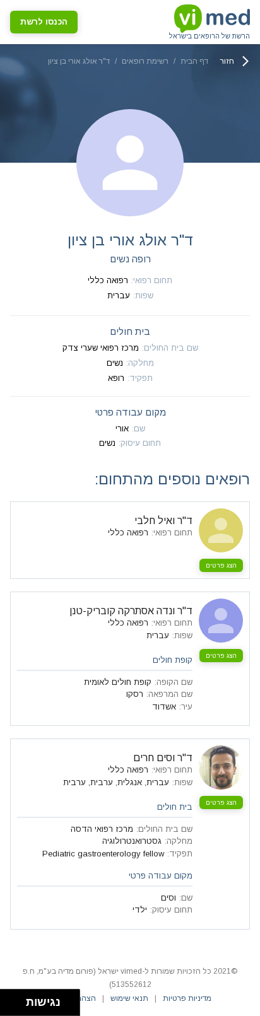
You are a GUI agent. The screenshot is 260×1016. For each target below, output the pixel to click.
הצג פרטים (221, 565)
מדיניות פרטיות (187, 998)
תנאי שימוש (129, 998)
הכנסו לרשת (44, 21)
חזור (227, 61)
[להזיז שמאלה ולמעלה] (9, 999)
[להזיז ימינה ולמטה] (16, 1006)
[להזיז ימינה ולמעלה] (16, 999)
